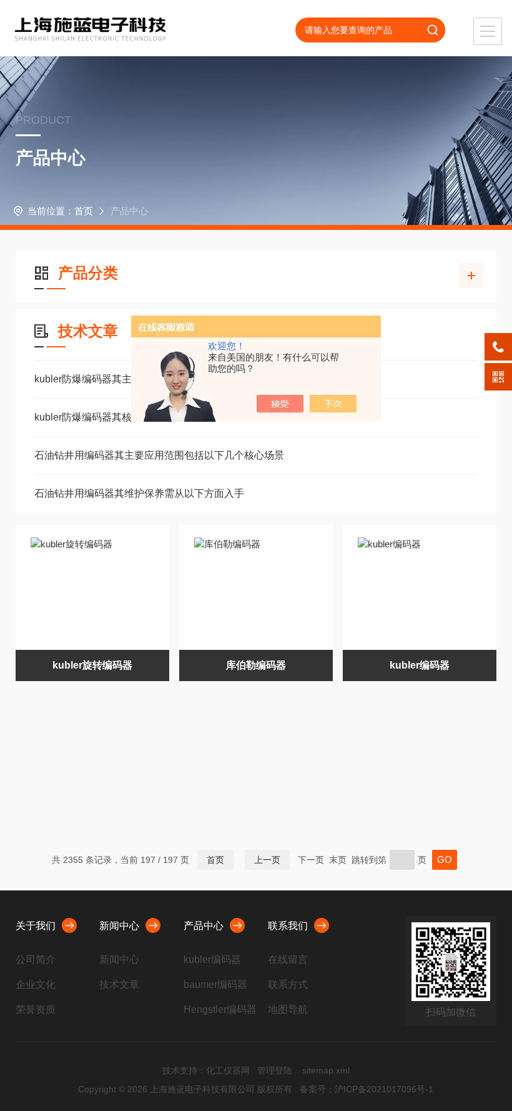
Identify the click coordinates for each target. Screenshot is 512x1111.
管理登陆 (274, 1070)
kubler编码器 (420, 665)
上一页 (267, 860)
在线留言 (288, 959)
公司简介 (36, 959)
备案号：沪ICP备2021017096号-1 (366, 1089)
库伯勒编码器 (256, 665)
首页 (83, 211)
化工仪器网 (228, 1070)
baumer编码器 (215, 984)
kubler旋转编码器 (92, 665)
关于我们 (36, 925)
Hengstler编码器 (220, 1009)
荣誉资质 (36, 1009)
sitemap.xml (326, 1070)
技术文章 (119, 984)
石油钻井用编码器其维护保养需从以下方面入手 (139, 493)
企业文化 (36, 984)
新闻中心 (119, 925)
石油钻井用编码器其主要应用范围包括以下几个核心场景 (159, 455)
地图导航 (288, 1009)
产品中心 (204, 925)
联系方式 (288, 984)
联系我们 (288, 925)
